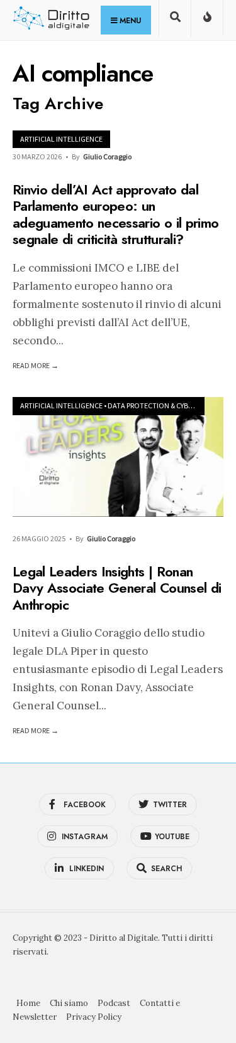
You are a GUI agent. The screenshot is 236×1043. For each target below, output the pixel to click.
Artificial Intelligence (61, 139)
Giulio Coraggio (107, 156)
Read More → (36, 365)
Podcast (114, 1003)
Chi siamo (69, 1003)
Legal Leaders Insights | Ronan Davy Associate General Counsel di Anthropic (117, 588)
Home (28, 1003)
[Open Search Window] (175, 21)
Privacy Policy (93, 1017)
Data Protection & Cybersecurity (167, 405)
